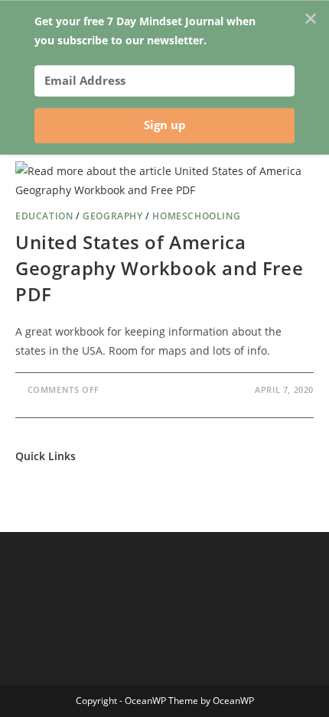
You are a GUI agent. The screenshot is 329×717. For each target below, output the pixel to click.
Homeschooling (196, 215)
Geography (112, 215)
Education (44, 215)
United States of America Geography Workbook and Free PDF (159, 267)
